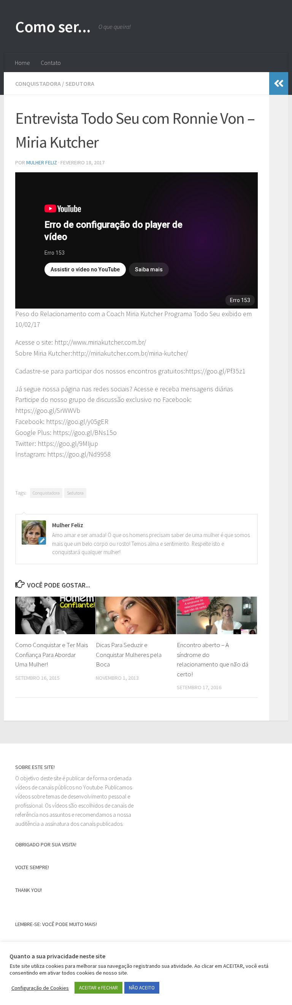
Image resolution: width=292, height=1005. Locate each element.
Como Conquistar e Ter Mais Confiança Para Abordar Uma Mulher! (51, 654)
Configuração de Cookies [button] (40, 988)
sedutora (79, 83)
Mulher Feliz (41, 162)
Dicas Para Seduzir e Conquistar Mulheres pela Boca (129, 654)
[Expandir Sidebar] (278, 83)
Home (22, 62)
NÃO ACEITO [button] (142, 988)
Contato (51, 62)
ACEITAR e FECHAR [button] (98, 988)
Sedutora (75, 493)
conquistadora (38, 83)
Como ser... (53, 26)
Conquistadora (46, 493)
